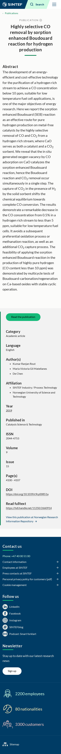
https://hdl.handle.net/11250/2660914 (29, 508)
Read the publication (23, 316)
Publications (11, 13)
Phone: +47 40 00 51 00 (16, 556)
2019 (9, 410)
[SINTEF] (12, 4)
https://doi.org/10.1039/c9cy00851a (27, 494)
